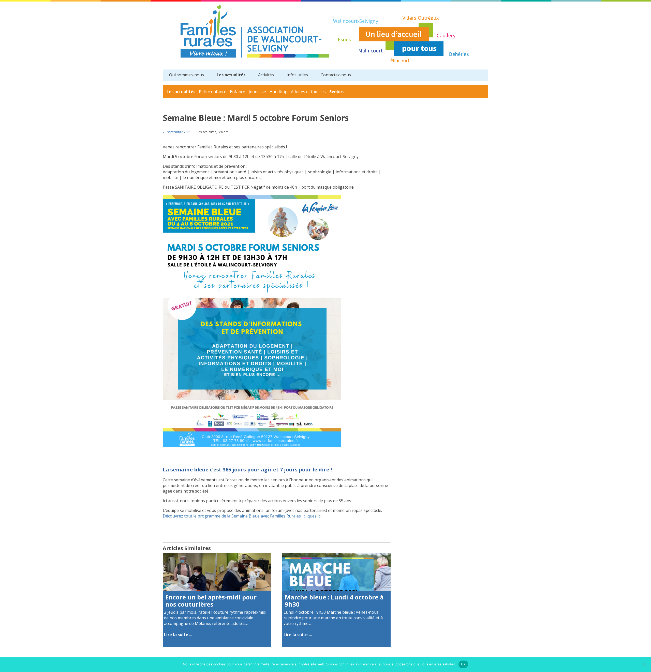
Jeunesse (257, 91)
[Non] (644, 664)
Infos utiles (297, 75)
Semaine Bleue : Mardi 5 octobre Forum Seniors (256, 117)
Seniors (336, 91)
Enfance (237, 91)
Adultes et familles (308, 91)
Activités (266, 75)
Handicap (278, 91)
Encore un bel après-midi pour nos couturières (211, 601)
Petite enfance (212, 91)
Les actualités (231, 75)
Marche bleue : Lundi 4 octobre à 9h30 (334, 601)
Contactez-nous (336, 75)
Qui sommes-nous (186, 75)
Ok (463, 664)
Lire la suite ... (178, 634)
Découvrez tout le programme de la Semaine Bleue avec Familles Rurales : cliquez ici (242, 516)
